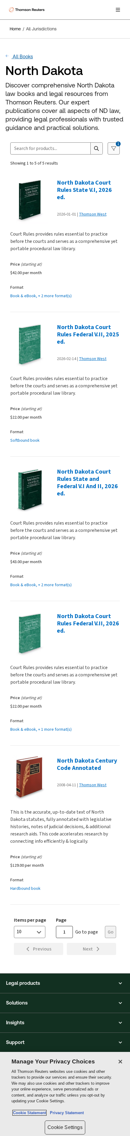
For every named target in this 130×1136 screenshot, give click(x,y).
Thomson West (92, 214)
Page (61, 920)
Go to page (86, 932)
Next (88, 949)
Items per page (30, 920)
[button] (65, 983)
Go (110, 932)
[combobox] (50, 148)
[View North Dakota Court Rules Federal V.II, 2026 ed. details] (31, 634)
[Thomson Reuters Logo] (27, 10)
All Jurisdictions (41, 28)
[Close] (120, 1061)
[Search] (96, 148)
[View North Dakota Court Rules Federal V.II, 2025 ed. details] (31, 345)
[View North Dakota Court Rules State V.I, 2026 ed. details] (31, 200)
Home (15, 28)
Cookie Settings (64, 1127)
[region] (65, 1094)
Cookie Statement (29, 1112)
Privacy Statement (65, 1112)
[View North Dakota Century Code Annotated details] (31, 778)
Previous (42, 949)
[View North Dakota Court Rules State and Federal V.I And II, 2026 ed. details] (31, 489)
